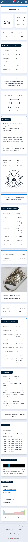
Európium (20, 518)
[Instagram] (14, 534)
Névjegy (14, 526)
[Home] (2, 2)
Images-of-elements (15, 295)
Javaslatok (6, 526)
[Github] (10, 534)
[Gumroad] (17, 534)
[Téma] (22, 2)
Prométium (8, 518)
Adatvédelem (9, 529)
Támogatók (22, 526)
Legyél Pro (19, 529)
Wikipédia (5, 486)
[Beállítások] (18, 2)
